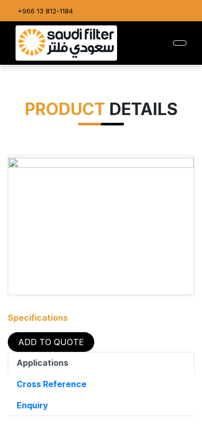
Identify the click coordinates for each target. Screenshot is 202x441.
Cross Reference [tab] (51, 384)
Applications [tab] (42, 363)
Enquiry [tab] (32, 405)
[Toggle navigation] (179, 43)
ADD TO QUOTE (51, 342)
